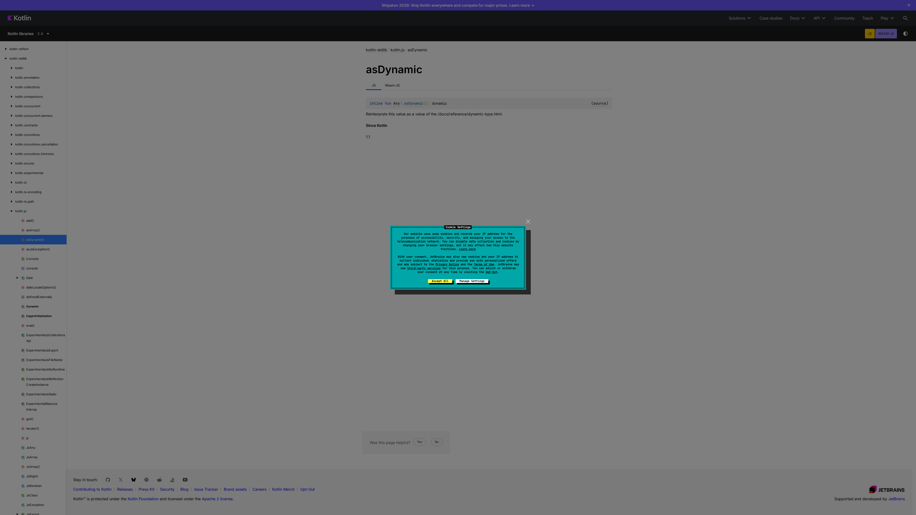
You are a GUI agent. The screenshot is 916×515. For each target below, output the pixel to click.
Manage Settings (471, 281)
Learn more (467, 249)
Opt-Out (491, 272)
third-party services (424, 268)
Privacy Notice (447, 264)
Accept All (440, 281)
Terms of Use (484, 264)
